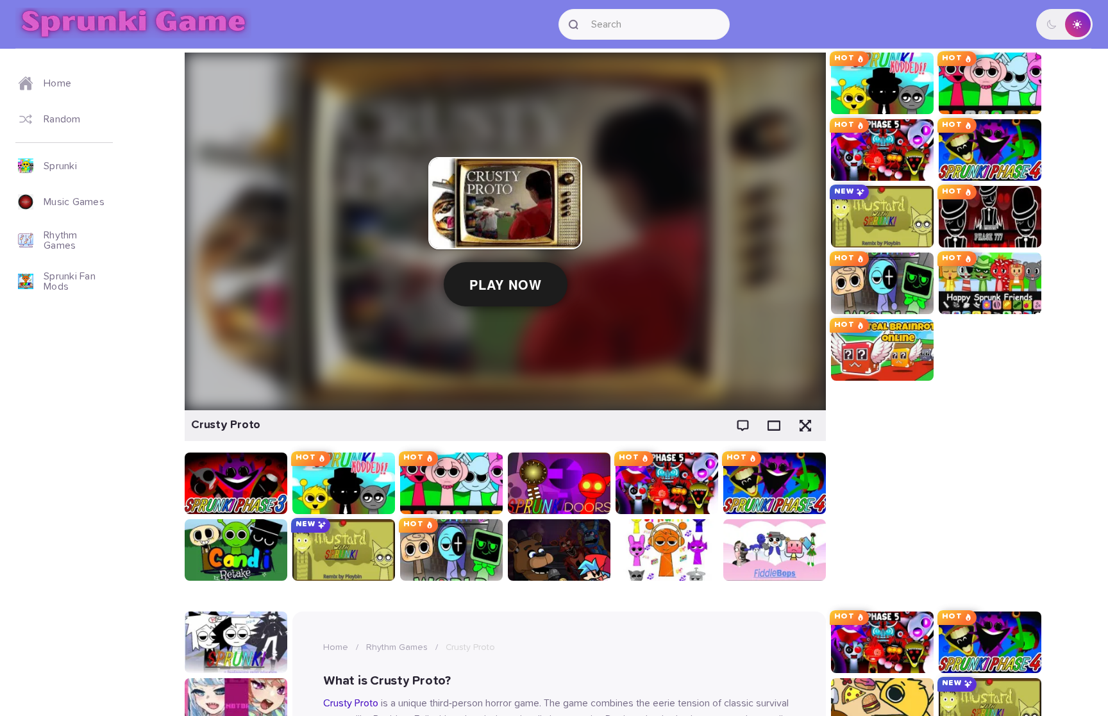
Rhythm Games (397, 647)
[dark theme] (1051, 24)
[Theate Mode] (774, 425)
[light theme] (1077, 24)
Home (335, 647)
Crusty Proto (350, 703)
